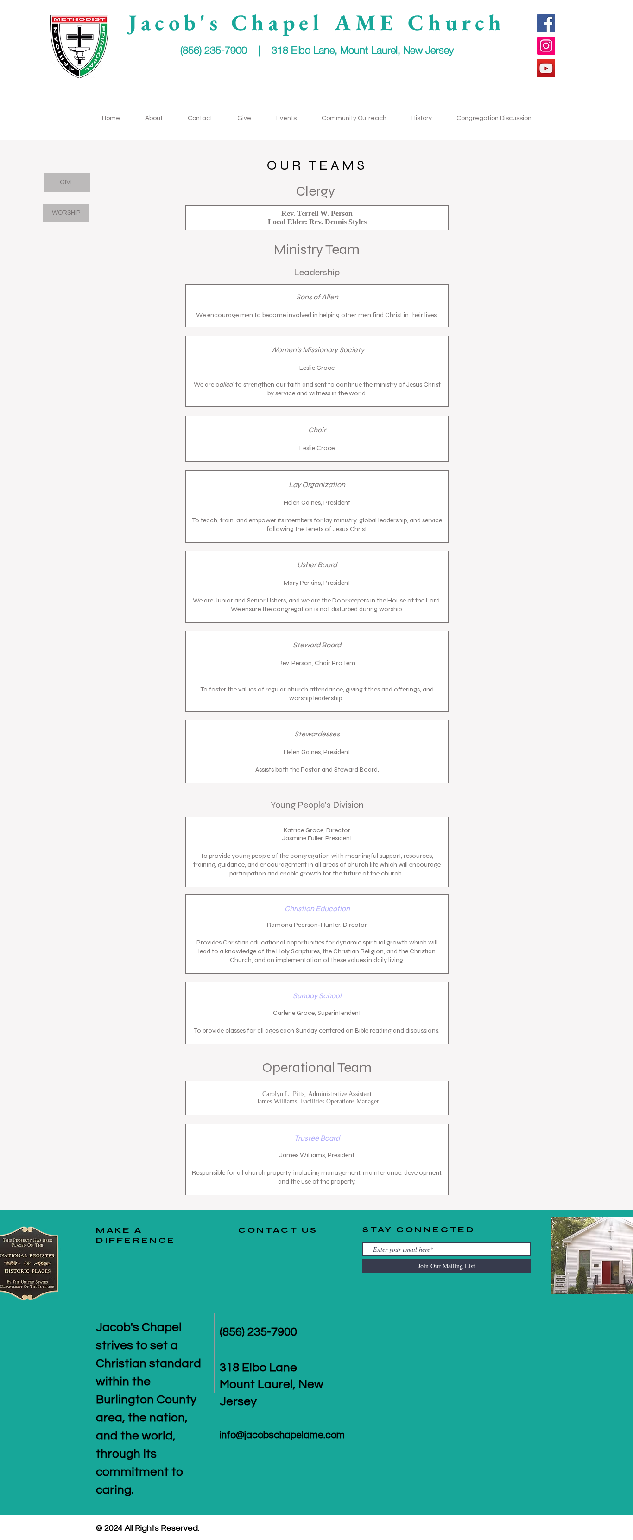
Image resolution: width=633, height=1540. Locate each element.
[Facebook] (546, 23)
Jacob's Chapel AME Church (317, 22)
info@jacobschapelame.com (282, 1435)
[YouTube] (546, 68)
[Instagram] (546, 46)
